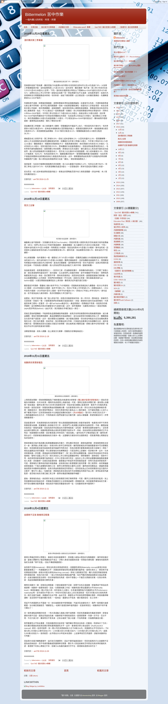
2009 (118, 201)
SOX (115, 288)
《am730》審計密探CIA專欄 (105, 27)
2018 (118, 120)
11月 (120, 133)
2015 (118, 182)
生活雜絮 (117, 233)
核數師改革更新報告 (33, 362)
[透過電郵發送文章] (59, 188)
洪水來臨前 (78, 413)
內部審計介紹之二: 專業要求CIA (125, 85)
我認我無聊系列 (119, 256)
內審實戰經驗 (118, 230)
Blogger (101, 695)
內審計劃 (117, 294)
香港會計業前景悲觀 (121, 96)
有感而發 (117, 224)
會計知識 (117, 277)
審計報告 (117, 282)
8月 (119, 156)
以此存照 (117, 274)
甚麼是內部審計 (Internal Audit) (125, 81)
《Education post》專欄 (81, 27)
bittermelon (120, 38)
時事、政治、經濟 (120, 215)
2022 (118, 107)
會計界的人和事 (119, 227)
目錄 (115, 303)
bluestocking (86, 695)
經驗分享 (117, 236)
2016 (118, 127)
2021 (118, 111)
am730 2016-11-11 (41, 489)
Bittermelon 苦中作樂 (44, 14)
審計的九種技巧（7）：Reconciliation (127, 57)
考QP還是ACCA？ (120, 52)
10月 (120, 149)
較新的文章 (29, 670)
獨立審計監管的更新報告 (88, 400)
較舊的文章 (103, 670)
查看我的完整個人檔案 (122, 41)
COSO (116, 259)
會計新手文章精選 (48, 27)
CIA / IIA (117, 265)
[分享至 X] (68, 188)
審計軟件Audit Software (122, 300)
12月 (120, 130)
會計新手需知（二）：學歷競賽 (124, 61)
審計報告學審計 (119, 297)
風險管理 (117, 262)
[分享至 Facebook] (70, 188)
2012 (118, 192)
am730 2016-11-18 (41, 336)
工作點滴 (117, 253)
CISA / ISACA (118, 280)
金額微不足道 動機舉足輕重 (36, 515)
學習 (115, 250)
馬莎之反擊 (29, 205)
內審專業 (117, 245)
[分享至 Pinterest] (72, 188)
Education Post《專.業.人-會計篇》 (126, 221)
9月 (119, 152)
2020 (118, 114)
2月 (119, 175)
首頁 (25, 27)
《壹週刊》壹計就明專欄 (128, 27)
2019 (118, 117)
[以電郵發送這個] (63, 188)
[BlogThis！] (65, 188)
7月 (119, 159)
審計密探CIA (118, 285)
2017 (118, 124)
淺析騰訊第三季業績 (33, 40)
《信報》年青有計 (120, 218)
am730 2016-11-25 (41, 179)
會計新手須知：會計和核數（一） (126, 72)
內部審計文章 (64, 27)
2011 (118, 195)
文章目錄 (34, 27)
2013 (118, 189)
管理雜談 (117, 247)
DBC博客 (117, 268)
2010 (118, 198)
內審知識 (117, 239)
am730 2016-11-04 (41, 651)
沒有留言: (52, 188)
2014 (118, 185)
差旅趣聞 (117, 242)
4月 (119, 169)
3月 (119, 172)
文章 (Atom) (33, 676)
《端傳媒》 (118, 291)
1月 (119, 178)
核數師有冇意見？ (120, 76)
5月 (119, 165)
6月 (119, 162)
